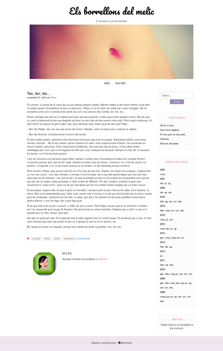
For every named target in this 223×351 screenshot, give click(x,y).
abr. (162, 183)
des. (180, 201)
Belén (54, 97)
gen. (162, 237)
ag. (169, 183)
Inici (107, 83)
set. (170, 192)
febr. (162, 201)
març (162, 174)
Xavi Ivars (126, 342)
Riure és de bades (169, 143)
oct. (175, 201)
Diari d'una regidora (169, 129)
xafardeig (69, 238)
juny (182, 283)
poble (47, 238)
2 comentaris (83, 238)
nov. (177, 210)
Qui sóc (121, 83)
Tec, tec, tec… (39, 93)
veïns (57, 238)
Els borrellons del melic (111, 10)
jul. (165, 183)
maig (173, 237)
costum (36, 238)
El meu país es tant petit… (173, 134)
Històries (102, 259)
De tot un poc (167, 125)
